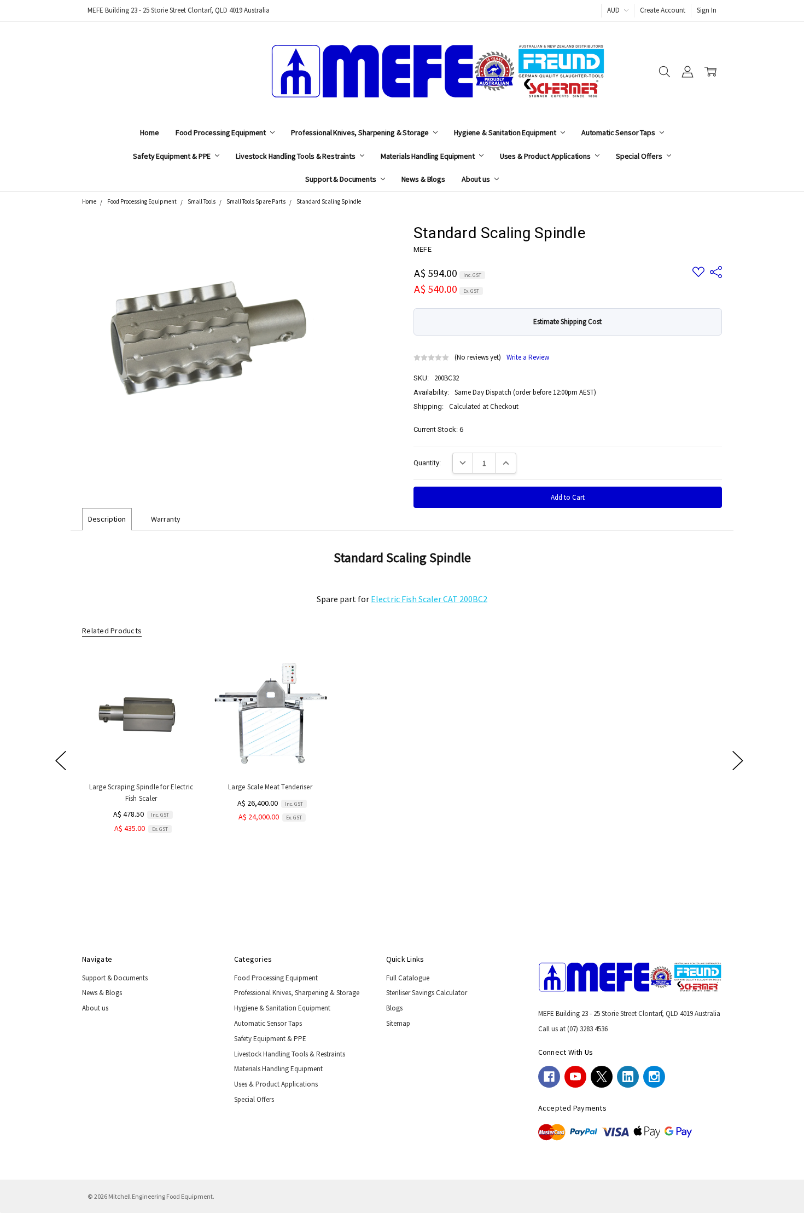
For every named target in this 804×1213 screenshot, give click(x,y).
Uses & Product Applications (546, 156)
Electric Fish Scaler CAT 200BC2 (429, 598)
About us (477, 179)
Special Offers (640, 156)
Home (149, 132)
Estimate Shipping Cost (567, 321)
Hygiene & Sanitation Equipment (506, 132)
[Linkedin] (628, 1077)
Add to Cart (141, 751)
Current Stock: (438, 429)
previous (60, 760)
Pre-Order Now (270, 751)
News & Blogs (423, 179)
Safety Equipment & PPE (172, 156)
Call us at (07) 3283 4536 (573, 1028)
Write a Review (527, 358)
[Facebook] (549, 1077)
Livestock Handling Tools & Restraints (296, 156)
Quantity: (427, 463)
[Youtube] (575, 1077)
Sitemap (398, 1023)
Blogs (394, 1008)
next (737, 760)
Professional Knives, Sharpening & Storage (360, 132)
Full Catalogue (407, 978)
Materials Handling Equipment (428, 156)
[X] (602, 1077)
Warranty (165, 519)
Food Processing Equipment (221, 132)
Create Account (662, 10)
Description (107, 519)
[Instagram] (654, 1077)
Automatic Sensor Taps (619, 132)
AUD (614, 10)
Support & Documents (341, 179)
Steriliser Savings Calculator (426, 992)
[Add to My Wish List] (181, 690)
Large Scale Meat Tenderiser (270, 787)
